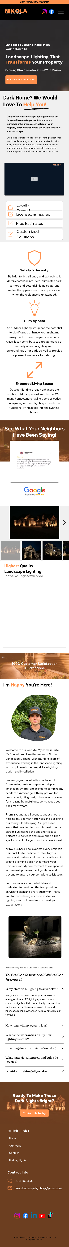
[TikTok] (50, 1215)
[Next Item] (64, 523)
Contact (14, 1152)
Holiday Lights (17, 1160)
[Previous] (13, 461)
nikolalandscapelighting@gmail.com (38, 1188)
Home (12, 1138)
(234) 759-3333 (23, 1180)
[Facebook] (25, 1215)
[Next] (55, 461)
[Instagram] (17, 1215)
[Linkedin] (34, 1215)
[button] (58, 191)
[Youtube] (42, 1215)
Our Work (15, 1145)
